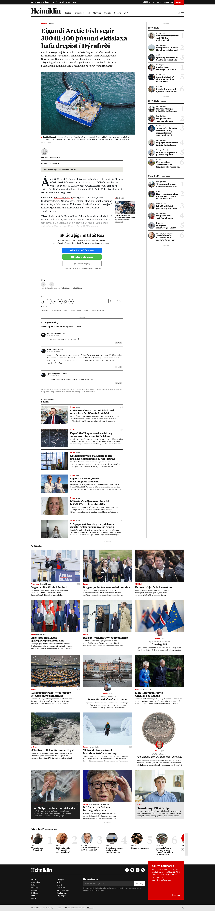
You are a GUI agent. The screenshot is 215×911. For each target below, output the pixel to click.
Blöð (58, 882)
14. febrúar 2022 (53, 335)
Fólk (88, 13)
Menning (97, 13)
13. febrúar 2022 (53, 376)
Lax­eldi (79, 310)
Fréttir (68, 13)
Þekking (117, 13)
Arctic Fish (45, 310)
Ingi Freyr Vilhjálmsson (50, 157)
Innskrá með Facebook (83, 250)
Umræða (107, 13)
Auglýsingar (61, 895)
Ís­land (73, 310)
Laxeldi (51, 23)
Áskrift (59, 885)
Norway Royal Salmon (98, 310)
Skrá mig (139, 883)
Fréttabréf (61, 887)
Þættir (33, 898)
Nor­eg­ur (86, 310)
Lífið (126, 13)
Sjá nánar (89, 908)
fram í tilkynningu (63, 198)
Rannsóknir (79, 13)
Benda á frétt (62, 893)
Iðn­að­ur (66, 310)
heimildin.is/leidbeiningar (91, 269)
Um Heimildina (63, 890)
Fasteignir (60, 879)
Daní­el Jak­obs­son (56, 310)
